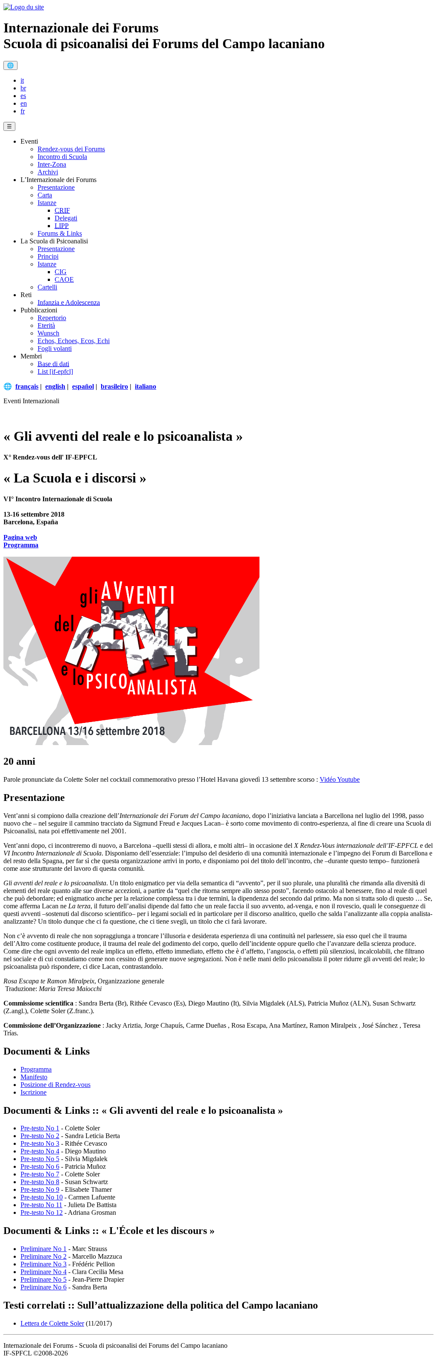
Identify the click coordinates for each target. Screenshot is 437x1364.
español (83, 386)
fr (22, 111)
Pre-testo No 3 (39, 1143)
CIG (61, 271)
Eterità (46, 325)
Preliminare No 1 (43, 1248)
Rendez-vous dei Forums (71, 149)
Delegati (66, 218)
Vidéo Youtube (340, 779)
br (23, 88)
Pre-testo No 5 (39, 1158)
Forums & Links (60, 233)
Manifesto (33, 1077)
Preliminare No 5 (43, 1279)
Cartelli (47, 287)
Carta (45, 195)
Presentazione (56, 187)
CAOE (64, 279)
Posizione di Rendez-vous (55, 1084)
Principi (48, 256)
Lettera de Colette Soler (52, 1323)
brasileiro (114, 386)
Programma (20, 545)
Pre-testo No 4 (39, 1151)
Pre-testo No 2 (39, 1135)
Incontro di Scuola (62, 156)
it (22, 80)
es (23, 95)
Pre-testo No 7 (39, 1174)
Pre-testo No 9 (39, 1189)
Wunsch (48, 333)
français (26, 386)
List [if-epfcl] (55, 371)
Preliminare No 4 (43, 1271)
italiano (145, 386)
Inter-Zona (52, 164)
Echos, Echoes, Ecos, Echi (74, 340)
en (23, 103)
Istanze (47, 202)
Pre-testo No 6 (39, 1166)
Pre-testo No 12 (41, 1212)
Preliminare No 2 (43, 1256)
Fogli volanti (55, 348)
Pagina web (20, 537)
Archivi (48, 172)
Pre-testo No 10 (41, 1197)
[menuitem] (227, 80)
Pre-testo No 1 (39, 1128)
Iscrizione (33, 1092)
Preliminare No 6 (43, 1287)
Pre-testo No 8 (39, 1181)
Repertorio (52, 317)
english (55, 386)
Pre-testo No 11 (41, 1204)
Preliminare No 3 (43, 1264)
